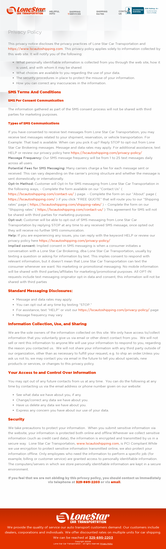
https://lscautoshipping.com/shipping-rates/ (66, 204)
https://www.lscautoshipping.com (35, 48)
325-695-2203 (88, 482)
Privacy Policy (106, 544)
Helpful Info (54, 12)
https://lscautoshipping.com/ (32, 199)
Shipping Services (75, 12)
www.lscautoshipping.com (98, 443)
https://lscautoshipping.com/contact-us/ (41, 194)
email (115, 482)
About (41, 11)
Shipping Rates (101, 12)
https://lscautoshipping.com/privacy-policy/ (106, 153)
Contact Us (124, 12)
